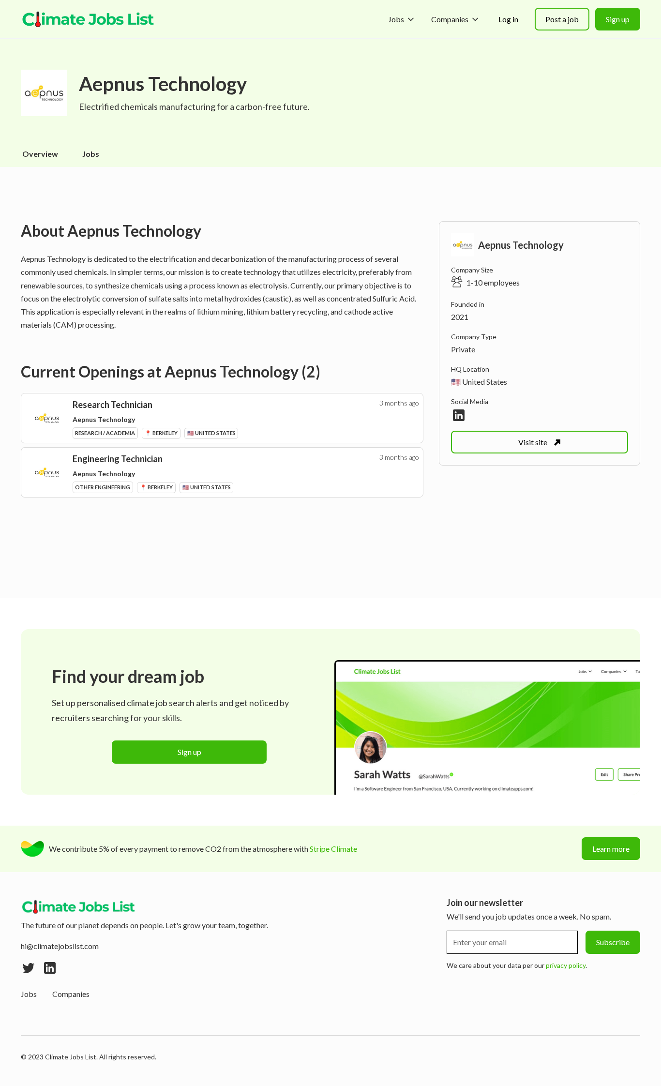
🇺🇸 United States (479, 381)
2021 (459, 316)
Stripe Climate (333, 848)
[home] (88, 19)
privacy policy (566, 965)
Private (463, 349)
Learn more (611, 848)
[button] (401, 19)
